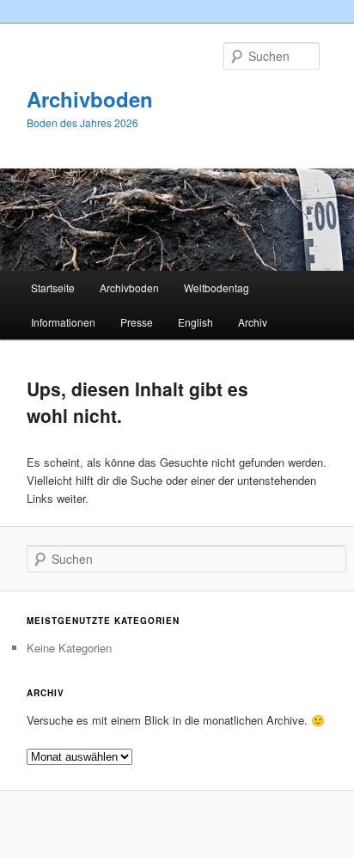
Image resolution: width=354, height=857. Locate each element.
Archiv (252, 322)
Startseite (53, 287)
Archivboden (90, 98)
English (195, 322)
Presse (136, 322)
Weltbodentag (216, 287)
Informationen (63, 322)
